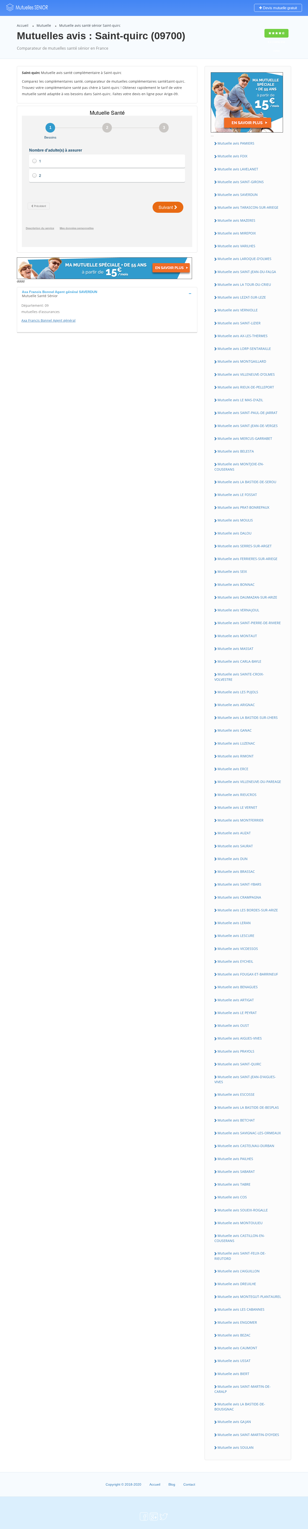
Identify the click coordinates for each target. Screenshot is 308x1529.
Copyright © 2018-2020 (123, 1484)
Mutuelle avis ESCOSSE (236, 1094)
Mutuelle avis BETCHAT (236, 1120)
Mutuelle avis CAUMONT (237, 1348)
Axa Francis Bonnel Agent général (48, 320)
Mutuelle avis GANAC (235, 730)
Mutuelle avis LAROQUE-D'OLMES (244, 258)
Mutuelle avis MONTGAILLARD (242, 361)
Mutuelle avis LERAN (234, 923)
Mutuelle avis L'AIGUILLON (239, 1271)
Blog (171, 1484)
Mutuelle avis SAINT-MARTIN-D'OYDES (248, 1434)
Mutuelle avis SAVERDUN (238, 194)
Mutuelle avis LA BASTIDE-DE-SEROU (247, 482)
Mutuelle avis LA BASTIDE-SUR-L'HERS (248, 717)
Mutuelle (44, 25)
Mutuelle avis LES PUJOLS (238, 692)
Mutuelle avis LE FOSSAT (237, 494)
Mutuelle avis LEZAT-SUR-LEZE (242, 297)
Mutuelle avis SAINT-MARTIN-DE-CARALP (242, 1389)
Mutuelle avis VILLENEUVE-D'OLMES (246, 374)
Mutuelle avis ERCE (233, 769)
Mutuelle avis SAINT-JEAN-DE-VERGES (248, 425)
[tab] (107, 293)
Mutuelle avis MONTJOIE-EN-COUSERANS (239, 466)
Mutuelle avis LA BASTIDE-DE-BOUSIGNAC (239, 1406)
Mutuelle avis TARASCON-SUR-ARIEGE (248, 207)
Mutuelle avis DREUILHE (237, 1284)
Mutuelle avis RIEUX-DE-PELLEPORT (246, 387)
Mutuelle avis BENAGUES (238, 987)
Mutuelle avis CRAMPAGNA (239, 897)
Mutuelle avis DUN (233, 858)
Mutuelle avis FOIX (232, 156)
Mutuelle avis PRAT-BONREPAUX (243, 507)
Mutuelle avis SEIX (232, 571)
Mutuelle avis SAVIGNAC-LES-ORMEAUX (249, 1133)
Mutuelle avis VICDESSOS (238, 948)
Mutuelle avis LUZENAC (236, 743)
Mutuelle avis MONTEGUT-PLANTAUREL (249, 1296)
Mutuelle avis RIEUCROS (237, 794)
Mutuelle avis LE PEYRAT (237, 1012)
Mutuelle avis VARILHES (236, 246)
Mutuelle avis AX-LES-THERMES (243, 336)
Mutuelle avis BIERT (233, 1373)
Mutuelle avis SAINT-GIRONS (241, 182)
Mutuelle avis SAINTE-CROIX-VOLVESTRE (239, 676)
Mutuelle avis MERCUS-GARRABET (245, 438)
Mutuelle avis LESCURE (236, 935)
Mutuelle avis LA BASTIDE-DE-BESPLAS (248, 1107)
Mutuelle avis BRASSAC (236, 871)
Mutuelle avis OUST (233, 1025)
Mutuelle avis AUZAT (234, 833)
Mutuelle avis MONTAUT (237, 636)
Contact (189, 1484)
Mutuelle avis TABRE (234, 1184)
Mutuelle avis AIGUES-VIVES (240, 1038)
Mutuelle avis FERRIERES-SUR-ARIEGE (247, 558)
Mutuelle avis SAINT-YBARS (239, 884)
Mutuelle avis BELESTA (236, 451)
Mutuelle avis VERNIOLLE (238, 310)
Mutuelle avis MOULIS (235, 520)
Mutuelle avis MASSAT (235, 648)
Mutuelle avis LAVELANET (238, 169)
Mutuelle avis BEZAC (234, 1335)
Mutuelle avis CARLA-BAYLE (239, 661)
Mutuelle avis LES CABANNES (241, 1309)
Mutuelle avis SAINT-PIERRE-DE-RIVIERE (249, 623)
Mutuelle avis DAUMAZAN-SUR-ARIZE (247, 597)
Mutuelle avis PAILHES (235, 1158)
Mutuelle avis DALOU (234, 533)
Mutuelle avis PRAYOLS (236, 1051)
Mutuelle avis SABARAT (236, 1171)
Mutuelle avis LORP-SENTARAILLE (244, 348)
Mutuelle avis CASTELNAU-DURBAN (246, 1145)
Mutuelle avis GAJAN (234, 1421)
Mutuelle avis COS (232, 1197)
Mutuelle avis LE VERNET (237, 807)
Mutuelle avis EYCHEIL (235, 961)
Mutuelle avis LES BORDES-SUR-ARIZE (248, 910)
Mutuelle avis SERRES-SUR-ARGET (245, 546)
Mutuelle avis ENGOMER (237, 1322)
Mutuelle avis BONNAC (236, 584)
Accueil (22, 25)
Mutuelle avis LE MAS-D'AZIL (240, 400)
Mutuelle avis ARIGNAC (236, 704)
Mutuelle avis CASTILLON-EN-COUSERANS (239, 1238)
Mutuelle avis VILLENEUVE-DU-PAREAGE (249, 781)
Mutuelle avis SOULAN (236, 1447)
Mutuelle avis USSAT (234, 1360)
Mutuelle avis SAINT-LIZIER (239, 323)
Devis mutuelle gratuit (279, 8)
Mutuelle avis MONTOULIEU (240, 1223)
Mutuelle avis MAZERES (236, 220)
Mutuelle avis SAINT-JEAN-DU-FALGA (247, 271)
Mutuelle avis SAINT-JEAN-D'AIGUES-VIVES (245, 1079)
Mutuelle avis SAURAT (235, 846)
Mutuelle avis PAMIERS (236, 143)
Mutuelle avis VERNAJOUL (238, 610)
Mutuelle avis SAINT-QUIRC (239, 1064)
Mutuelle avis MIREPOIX (237, 233)
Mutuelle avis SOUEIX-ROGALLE (243, 1210)
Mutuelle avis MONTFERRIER (240, 820)
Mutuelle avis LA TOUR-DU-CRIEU (244, 284)
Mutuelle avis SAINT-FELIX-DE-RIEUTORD (240, 1256)
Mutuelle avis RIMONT (236, 756)
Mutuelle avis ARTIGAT (236, 1000)
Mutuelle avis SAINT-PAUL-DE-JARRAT (247, 412)
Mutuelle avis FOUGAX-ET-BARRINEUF (248, 974)
